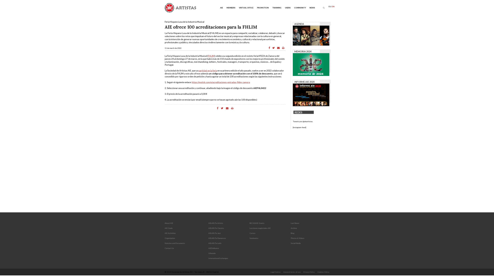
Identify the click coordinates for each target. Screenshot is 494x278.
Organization (170, 238)
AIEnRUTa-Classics (216, 228)
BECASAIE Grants (257, 223)
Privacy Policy (309, 272)
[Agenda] (311, 35)
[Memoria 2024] (311, 64)
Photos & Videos (297, 238)
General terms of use (292, 272)
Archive (294, 228)
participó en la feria (208, 70)
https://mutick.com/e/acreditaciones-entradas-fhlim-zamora (221, 82)
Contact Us (169, 248)
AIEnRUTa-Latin (214, 243)
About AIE (169, 223)
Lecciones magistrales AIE (260, 228)
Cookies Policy (323, 272)
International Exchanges (218, 258)
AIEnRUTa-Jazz (214, 233)
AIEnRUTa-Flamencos (217, 238)
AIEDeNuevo (213, 248)
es (330, 6)
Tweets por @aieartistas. (303, 121)
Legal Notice (276, 272)
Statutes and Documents (175, 243)
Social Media (296, 243)
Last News (295, 223)
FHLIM (211, 56)
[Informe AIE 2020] (311, 95)
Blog (292, 233)
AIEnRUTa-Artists (215, 223)
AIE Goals (169, 228)
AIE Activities (170, 233)
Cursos (252, 233)
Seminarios (254, 238)
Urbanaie (212, 253)
